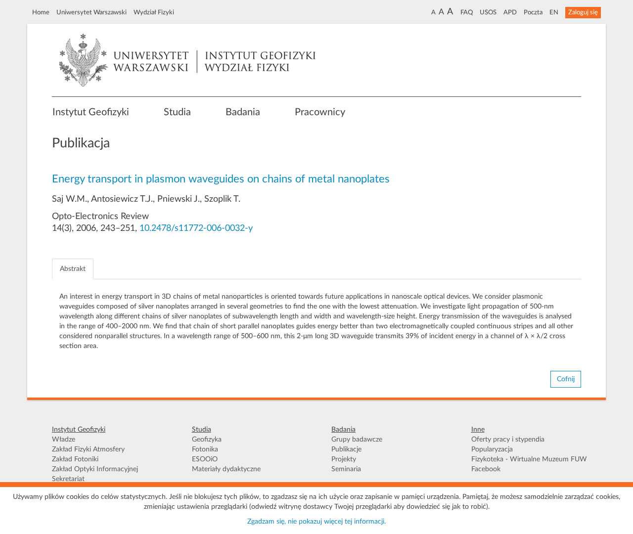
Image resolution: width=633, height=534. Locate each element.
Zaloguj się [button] (583, 12)
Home (40, 12)
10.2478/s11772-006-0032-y (196, 228)
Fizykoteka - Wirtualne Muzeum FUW (529, 459)
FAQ (466, 12)
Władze (63, 439)
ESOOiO (205, 459)
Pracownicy (320, 112)
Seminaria (346, 469)
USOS (488, 12)
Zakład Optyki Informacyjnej (95, 469)
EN (553, 12)
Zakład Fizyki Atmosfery (88, 449)
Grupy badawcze (356, 439)
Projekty (343, 459)
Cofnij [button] (566, 379)
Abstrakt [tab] (73, 269)
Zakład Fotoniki (75, 459)
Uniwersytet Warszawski (91, 12)
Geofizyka (207, 439)
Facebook (485, 469)
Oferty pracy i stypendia (507, 439)
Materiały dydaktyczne (226, 469)
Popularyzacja (492, 449)
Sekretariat (68, 479)
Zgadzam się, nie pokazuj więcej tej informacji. (316, 521)
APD (510, 12)
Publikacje (346, 449)
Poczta (533, 12)
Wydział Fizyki (154, 12)
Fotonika (205, 449)
